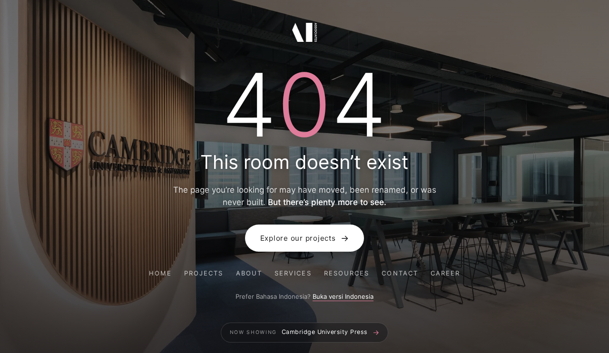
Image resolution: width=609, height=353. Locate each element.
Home (160, 273)
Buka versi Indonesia (343, 296)
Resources (347, 273)
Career (445, 273)
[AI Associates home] (304, 34)
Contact (400, 273)
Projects (204, 273)
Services (293, 273)
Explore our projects (304, 238)
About (249, 273)
